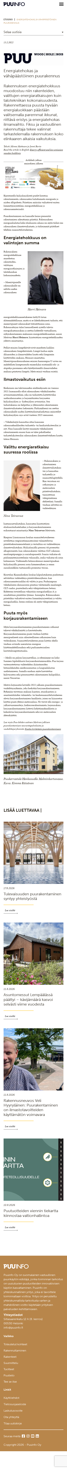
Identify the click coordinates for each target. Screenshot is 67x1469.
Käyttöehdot (11, 1397)
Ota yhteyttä (11, 1417)
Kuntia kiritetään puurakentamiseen (43, 729)
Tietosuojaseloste (15, 1404)
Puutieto (9, 1375)
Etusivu (8, 19)
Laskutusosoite (13, 1410)
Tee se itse (10, 1381)
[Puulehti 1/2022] (33, 64)
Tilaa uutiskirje (13, 1423)
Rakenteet (10, 1356)
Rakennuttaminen (15, 1350)
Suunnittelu (11, 1363)
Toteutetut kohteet (15, 1344)
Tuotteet (9, 1369)
